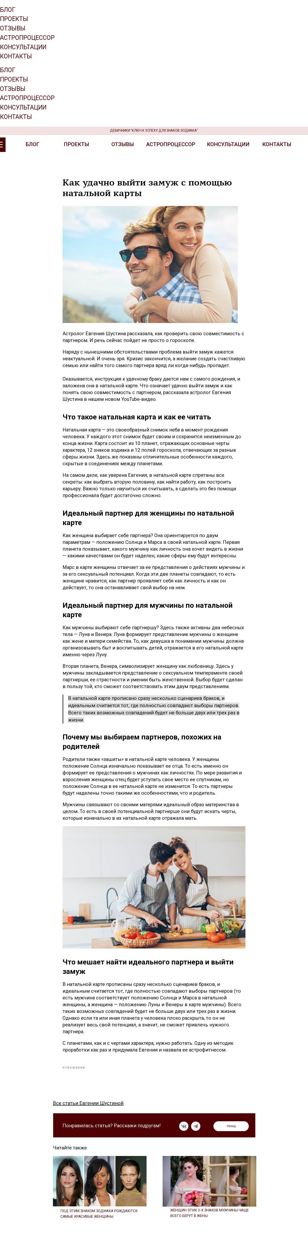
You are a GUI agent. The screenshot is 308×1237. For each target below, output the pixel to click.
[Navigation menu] (2, 63)
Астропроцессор (27, 37)
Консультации (23, 47)
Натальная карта (82, 430)
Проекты (14, 18)
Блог (7, 9)
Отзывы (13, 28)
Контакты (16, 56)
